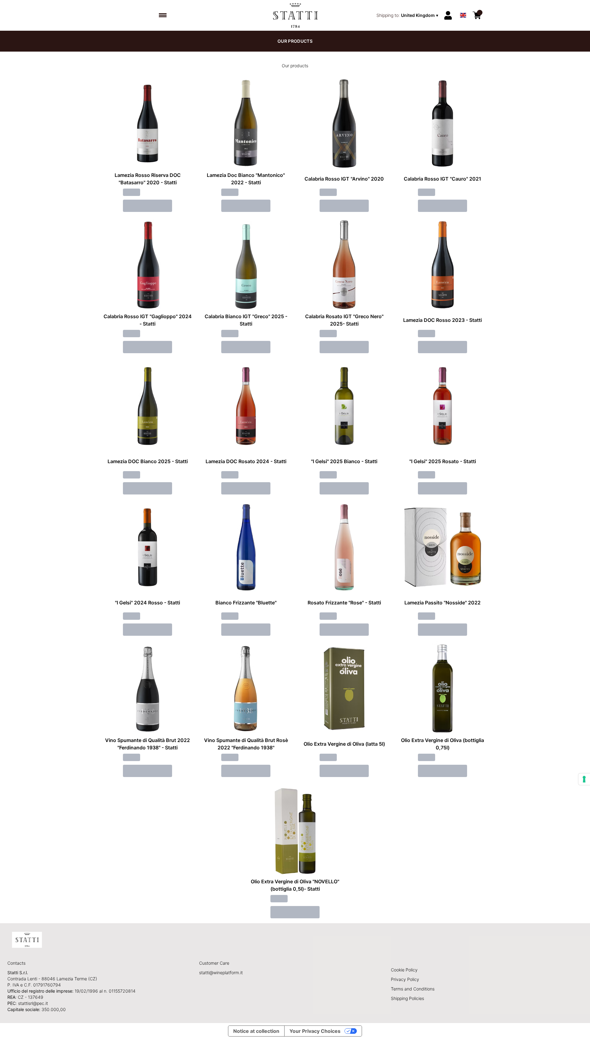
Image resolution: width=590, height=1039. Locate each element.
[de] (463, 7)
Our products (295, 41)
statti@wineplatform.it (221, 972)
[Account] (448, 15)
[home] (295, 15)
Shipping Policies (407, 998)
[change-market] (408, 15)
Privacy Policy (405, 979)
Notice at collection (256, 1031)
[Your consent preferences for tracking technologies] (584, 779)
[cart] (477, 15)
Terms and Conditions (413, 988)
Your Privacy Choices (314, 1031)
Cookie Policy (404, 969)
